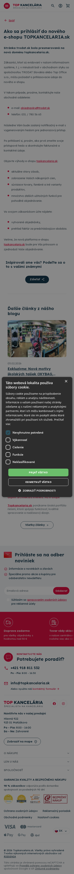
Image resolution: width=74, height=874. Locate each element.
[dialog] (37, 437)
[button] (37, 490)
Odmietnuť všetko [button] (38, 482)
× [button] (66, 381)
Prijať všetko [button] (38, 472)
